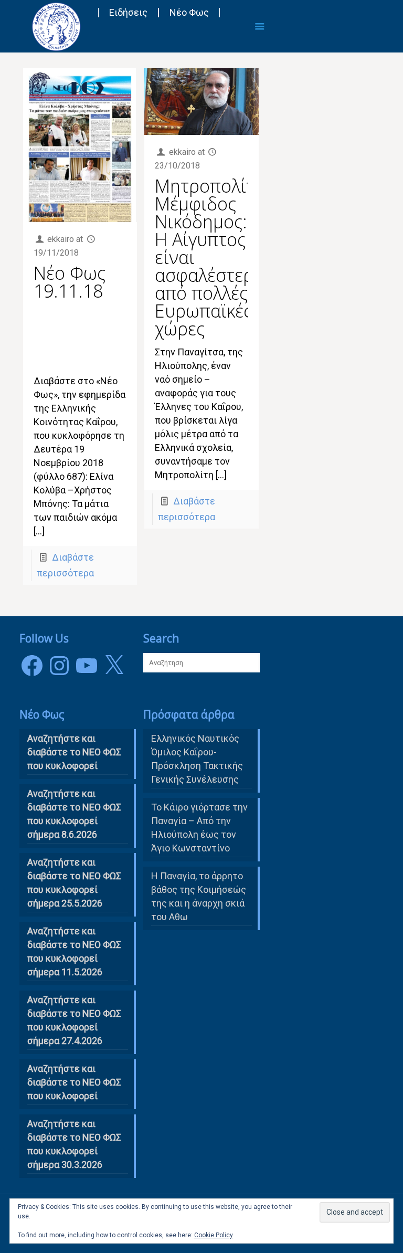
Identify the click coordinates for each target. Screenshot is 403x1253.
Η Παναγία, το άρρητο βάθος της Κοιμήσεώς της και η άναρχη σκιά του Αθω (198, 896)
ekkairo (60, 239)
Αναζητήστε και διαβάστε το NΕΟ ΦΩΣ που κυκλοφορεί (74, 752)
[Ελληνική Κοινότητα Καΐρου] (56, 26)
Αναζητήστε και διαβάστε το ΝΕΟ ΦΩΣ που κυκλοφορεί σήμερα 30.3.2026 (74, 1144)
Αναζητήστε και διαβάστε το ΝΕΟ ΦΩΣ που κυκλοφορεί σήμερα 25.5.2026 (74, 883)
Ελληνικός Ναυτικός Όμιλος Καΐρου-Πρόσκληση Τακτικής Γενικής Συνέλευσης (197, 759)
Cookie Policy (213, 1235)
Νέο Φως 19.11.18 (69, 282)
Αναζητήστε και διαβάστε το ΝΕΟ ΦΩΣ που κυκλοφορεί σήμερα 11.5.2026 (74, 951)
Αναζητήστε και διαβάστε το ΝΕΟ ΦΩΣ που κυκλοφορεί (74, 1082)
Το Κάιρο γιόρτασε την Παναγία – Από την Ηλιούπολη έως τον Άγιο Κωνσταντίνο (199, 828)
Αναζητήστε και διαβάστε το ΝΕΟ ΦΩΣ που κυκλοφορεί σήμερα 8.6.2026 (74, 814)
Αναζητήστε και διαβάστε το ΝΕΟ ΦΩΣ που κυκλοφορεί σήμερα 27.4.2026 (74, 1020)
